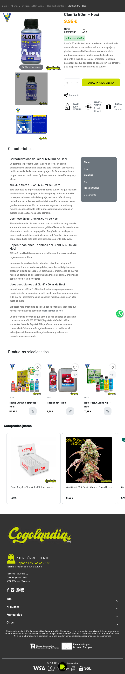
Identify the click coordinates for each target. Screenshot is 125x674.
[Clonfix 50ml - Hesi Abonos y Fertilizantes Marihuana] (31, 89)
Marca (67, 29)
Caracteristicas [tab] (21, 148)
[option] (25, 390)
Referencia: (70, 31)
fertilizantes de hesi (53, 310)
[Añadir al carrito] (33, 411)
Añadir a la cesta (101, 82)
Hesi (11, 397)
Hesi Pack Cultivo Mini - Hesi (97, 404)
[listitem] (34, 468)
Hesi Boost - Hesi (56, 402)
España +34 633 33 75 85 (33, 563)
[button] (3, 468)
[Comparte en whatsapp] (66, 95)
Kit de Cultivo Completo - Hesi (23, 404)
